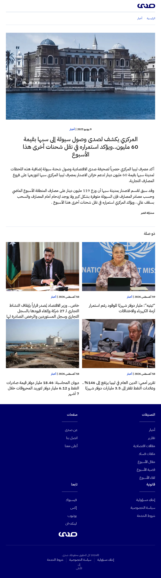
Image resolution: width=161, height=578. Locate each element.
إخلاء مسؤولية (145, 499)
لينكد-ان (71, 523)
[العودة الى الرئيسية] (146, 6)
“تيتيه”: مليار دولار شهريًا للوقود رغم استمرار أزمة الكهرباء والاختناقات (122, 308)
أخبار (72, 129)
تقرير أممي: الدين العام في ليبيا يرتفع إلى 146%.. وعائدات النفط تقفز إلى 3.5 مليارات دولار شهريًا (118, 385)
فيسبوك (71, 499)
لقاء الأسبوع (147, 477)
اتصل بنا (72, 437)
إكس (73, 507)
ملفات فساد (147, 453)
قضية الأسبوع (146, 469)
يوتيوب (72, 515)
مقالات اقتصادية (144, 445)
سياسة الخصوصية (143, 507)
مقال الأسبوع (146, 461)
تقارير (151, 437)
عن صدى (71, 429)
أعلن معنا (71, 445)
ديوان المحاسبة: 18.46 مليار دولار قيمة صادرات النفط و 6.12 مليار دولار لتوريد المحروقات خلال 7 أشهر (42, 388)
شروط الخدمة (146, 515)
